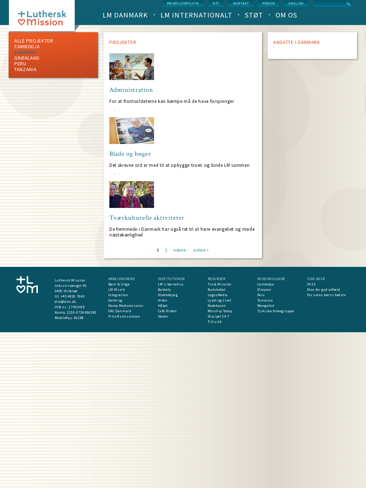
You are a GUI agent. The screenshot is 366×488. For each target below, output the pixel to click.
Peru (20, 63)
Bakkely (165, 289)
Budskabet (217, 289)
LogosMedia (218, 295)
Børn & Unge (119, 284)
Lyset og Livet (220, 300)
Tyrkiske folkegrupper (276, 311)
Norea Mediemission (126, 305)
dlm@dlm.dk (65, 301)
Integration (118, 295)
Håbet (163, 305)
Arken (163, 300)
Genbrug (115, 300)
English (296, 3)
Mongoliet (266, 305)
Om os (286, 14)
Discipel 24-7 (218, 316)
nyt (216, 3)
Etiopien (264, 289)
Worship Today (220, 311)
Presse (268, 3)
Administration (131, 90)
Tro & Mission (220, 284)
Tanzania (25, 69)
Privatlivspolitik (183, 3)
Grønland (27, 58)
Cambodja (27, 46)
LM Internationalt (196, 14)
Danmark (25, 52)
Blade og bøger (130, 154)
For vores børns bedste (326, 295)
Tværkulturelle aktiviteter (146, 218)
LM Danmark (125, 14)
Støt (254, 14)
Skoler (163, 316)
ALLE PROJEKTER (33, 41)
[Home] (44, 17)
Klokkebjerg (168, 295)
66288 (79, 317)
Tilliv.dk (215, 321)
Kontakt (241, 3)
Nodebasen (217, 305)
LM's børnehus (171, 284)
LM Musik (116, 289)
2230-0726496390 (82, 312)
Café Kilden (167, 311)
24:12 (311, 284)
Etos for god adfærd (323, 289)
